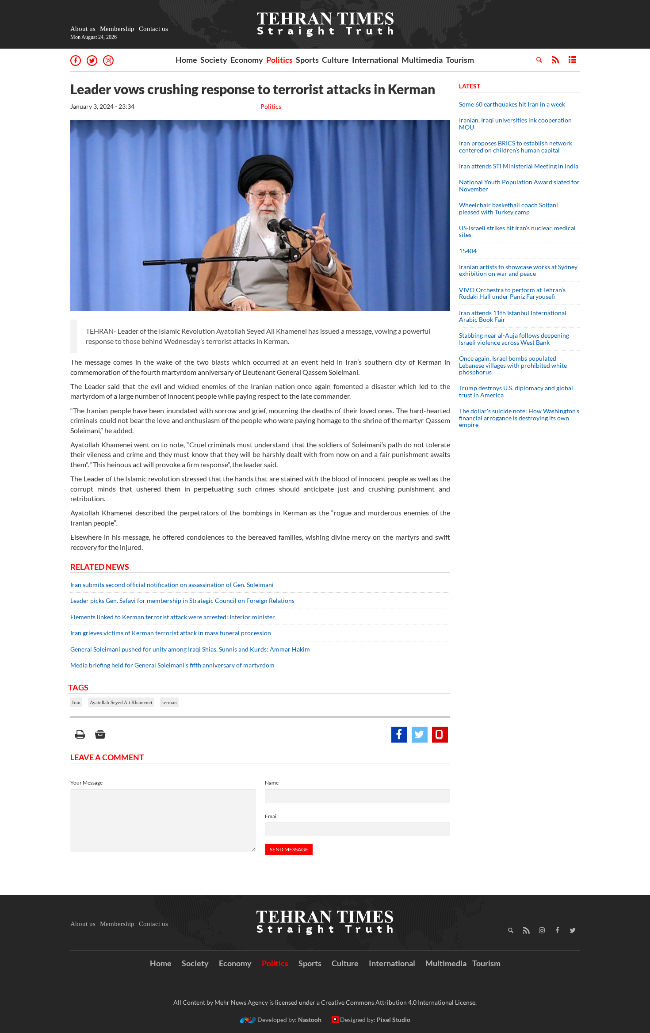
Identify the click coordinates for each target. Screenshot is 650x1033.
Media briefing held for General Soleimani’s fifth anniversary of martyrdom (172, 665)
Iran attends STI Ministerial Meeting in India (518, 166)
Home (186, 60)
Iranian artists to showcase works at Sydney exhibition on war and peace (518, 270)
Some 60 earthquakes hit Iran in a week (512, 104)
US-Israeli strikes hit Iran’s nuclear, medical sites (517, 231)
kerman (169, 702)
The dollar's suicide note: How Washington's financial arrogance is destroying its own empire (519, 417)
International (375, 60)
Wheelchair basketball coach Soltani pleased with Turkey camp (508, 208)
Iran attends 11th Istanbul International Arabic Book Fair (512, 316)
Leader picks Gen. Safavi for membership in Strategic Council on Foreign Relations (182, 600)
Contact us (153, 28)
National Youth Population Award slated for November (519, 185)
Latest (469, 86)
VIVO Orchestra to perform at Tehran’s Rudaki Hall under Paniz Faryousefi (512, 293)
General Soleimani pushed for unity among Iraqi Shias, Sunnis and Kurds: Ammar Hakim (190, 649)
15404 (468, 251)
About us (83, 28)
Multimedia (422, 60)
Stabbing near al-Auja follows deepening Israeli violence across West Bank (514, 339)
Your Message (86, 782)
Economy (246, 60)
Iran (76, 702)
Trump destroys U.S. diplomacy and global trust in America (516, 391)
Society (213, 60)
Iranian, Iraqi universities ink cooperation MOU (515, 123)
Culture (335, 60)
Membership (117, 28)
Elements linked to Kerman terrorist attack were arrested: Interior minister (172, 617)
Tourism (460, 60)
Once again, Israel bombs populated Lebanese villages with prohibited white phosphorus (513, 365)
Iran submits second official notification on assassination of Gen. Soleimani (172, 584)
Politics (279, 60)
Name (272, 782)
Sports (307, 60)
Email (271, 816)
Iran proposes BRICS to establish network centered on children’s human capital (515, 146)
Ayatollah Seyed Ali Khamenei (121, 702)
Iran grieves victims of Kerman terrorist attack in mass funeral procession (170, 633)
